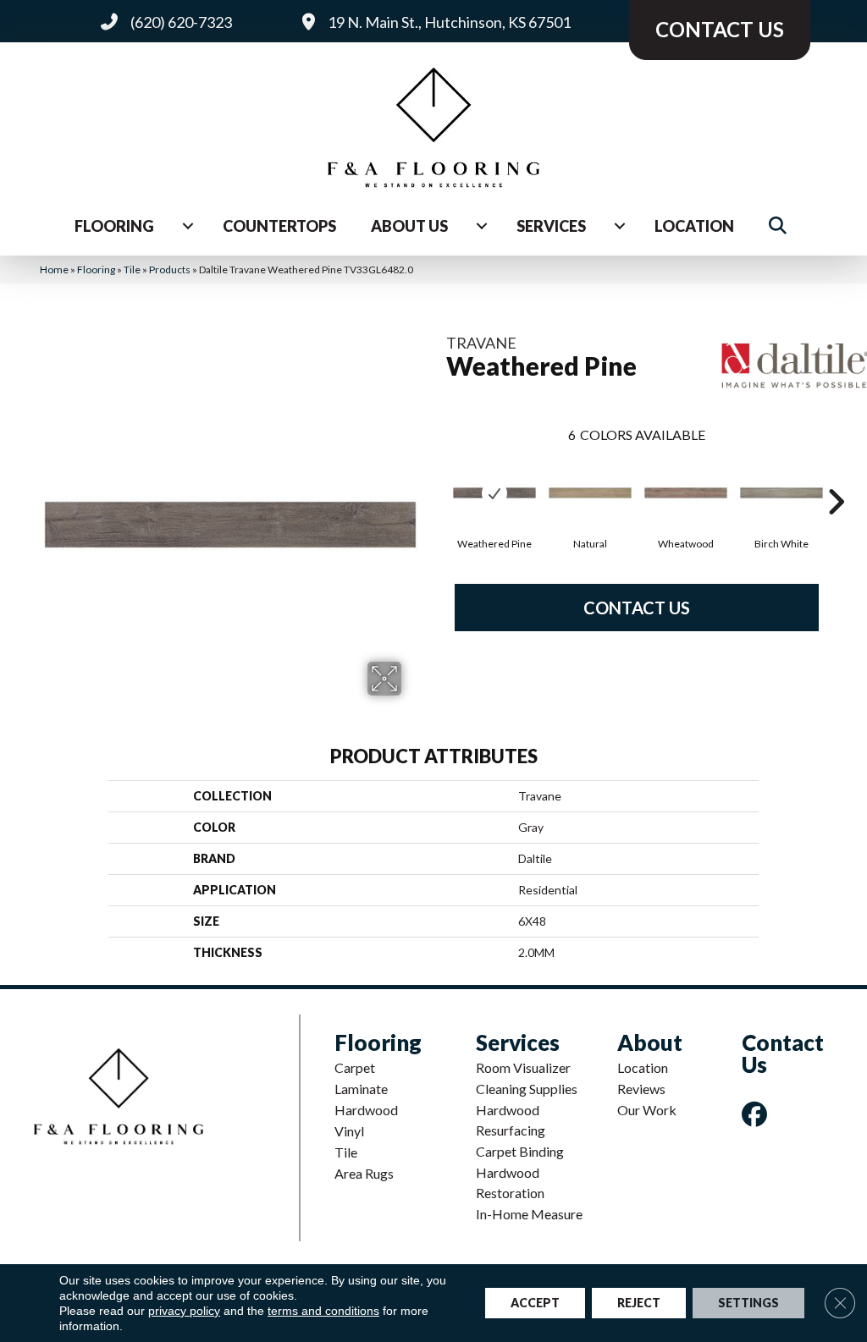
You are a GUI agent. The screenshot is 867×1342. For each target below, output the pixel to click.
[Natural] (590, 492)
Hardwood (366, 1110)
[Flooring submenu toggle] (188, 225)
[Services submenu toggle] (620, 225)
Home (54, 269)
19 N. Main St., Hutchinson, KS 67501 (449, 22)
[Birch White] (781, 492)
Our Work (646, 1110)
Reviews (641, 1089)
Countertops (279, 226)
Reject (638, 1302)
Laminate (361, 1089)
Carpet (354, 1067)
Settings (748, 1302)
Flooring (114, 226)
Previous (437, 476)
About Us (409, 226)
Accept (535, 1302)
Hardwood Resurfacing (510, 1120)
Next (835, 476)
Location (694, 226)
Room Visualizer (523, 1067)
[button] (781, 226)
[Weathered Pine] (494, 492)
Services (551, 226)
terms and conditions (323, 1310)
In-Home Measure (529, 1214)
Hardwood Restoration (510, 1182)
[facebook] (758, 1114)
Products (170, 269)
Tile (132, 269)
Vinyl (349, 1131)
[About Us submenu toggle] (482, 225)
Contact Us (636, 607)
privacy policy (184, 1310)
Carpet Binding (520, 1151)
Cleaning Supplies (526, 1089)
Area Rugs (364, 1173)
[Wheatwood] (685, 492)
